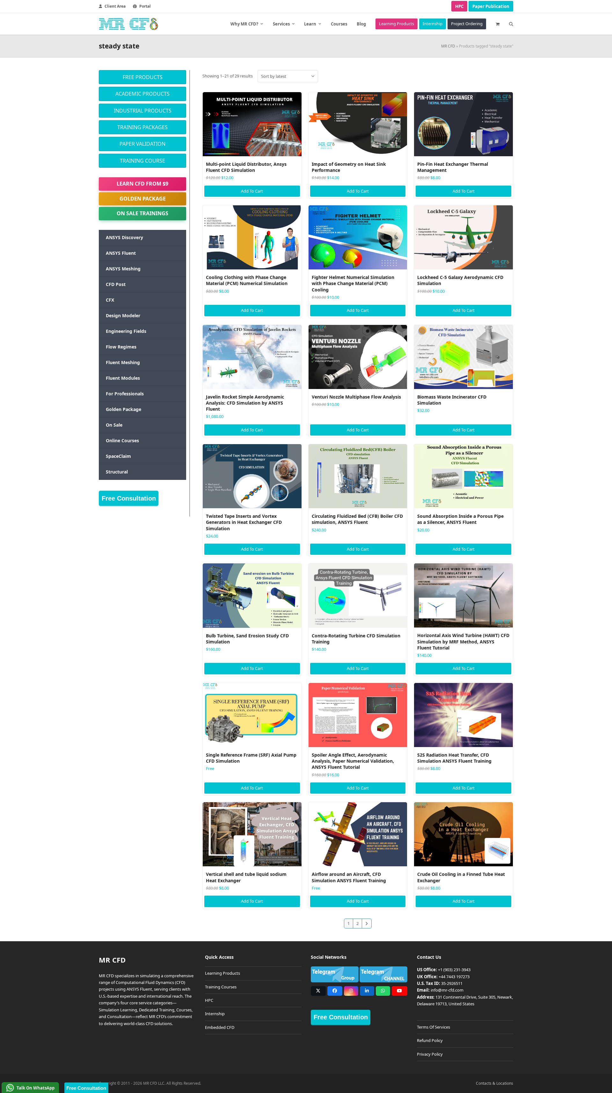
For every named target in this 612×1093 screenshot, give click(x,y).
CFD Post (116, 284)
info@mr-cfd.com (447, 990)
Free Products (143, 77)
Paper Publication (490, 6)
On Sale (114, 425)
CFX (110, 300)
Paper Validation (142, 143)
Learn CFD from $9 (142, 183)
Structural (117, 472)
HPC (459, 6)
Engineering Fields (126, 331)
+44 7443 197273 (454, 976)
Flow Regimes (121, 347)
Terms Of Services (433, 1027)
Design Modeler (123, 315)
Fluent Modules (123, 378)
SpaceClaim (118, 456)
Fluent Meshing (123, 362)
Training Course (142, 160)
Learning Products (222, 973)
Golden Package (143, 198)
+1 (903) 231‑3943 (454, 969)
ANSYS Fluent (121, 253)
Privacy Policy (430, 1054)
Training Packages (142, 127)
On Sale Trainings (142, 213)
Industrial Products (142, 110)
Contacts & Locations (494, 1083)
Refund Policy (430, 1040)
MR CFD (448, 46)
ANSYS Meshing (123, 269)
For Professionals (125, 394)
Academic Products (142, 93)
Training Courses (221, 987)
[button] (497, 24)
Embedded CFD (219, 1027)
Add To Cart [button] (252, 191)
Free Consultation (129, 498)
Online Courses (122, 440)
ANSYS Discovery (124, 237)
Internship (215, 1013)
